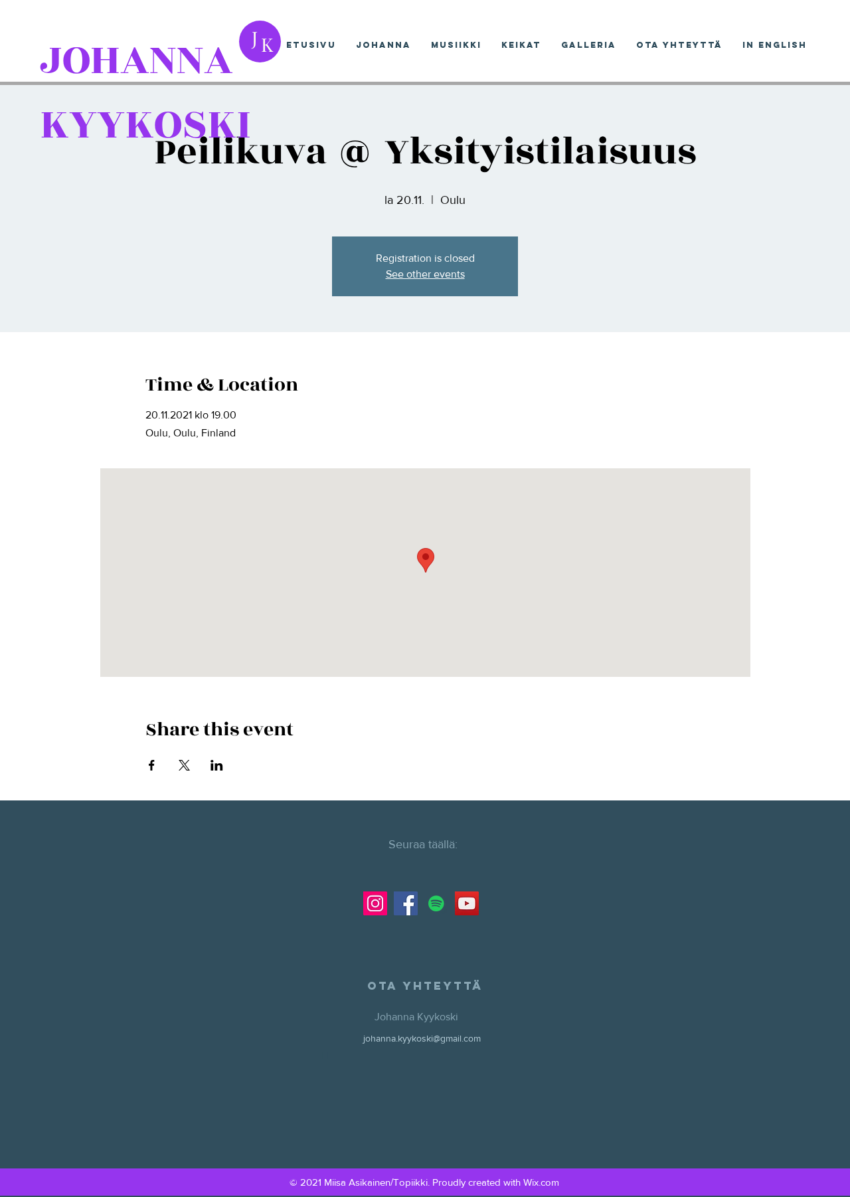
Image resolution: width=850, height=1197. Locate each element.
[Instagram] (375, 903)
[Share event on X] (184, 765)
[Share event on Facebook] (151, 765)
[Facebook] (406, 903)
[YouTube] (467, 903)
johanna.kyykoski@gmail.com (422, 1038)
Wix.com (541, 1182)
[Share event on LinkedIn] (217, 765)
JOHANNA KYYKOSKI (145, 92)
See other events (425, 274)
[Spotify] (436, 903)
